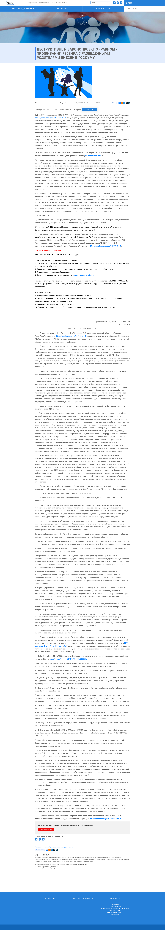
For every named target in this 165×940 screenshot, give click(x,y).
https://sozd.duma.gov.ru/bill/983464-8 (50, 118)
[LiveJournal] (129, 103)
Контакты (115, 899)
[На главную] (10, 3)
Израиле (58, 646)
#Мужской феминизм (41, 847)
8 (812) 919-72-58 (115, 906)
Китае (52, 646)
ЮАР (126, 643)
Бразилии (39, 646)
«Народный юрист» (115, 910)
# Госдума (64, 847)
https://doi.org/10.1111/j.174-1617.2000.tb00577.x (68, 659)
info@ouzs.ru (115, 914)
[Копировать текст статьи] (113, 103)
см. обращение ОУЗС (93, 156)
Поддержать (90, 109)
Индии (46, 646)
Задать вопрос (45, 829)
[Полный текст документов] (116, 103)
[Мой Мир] (124, 103)
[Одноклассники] (122, 103)
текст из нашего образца (84, 275)
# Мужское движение (54, 847)
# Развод (70, 847)
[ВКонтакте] (120, 103)
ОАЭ (66, 646)
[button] (128, 3)
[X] (127, 103)
